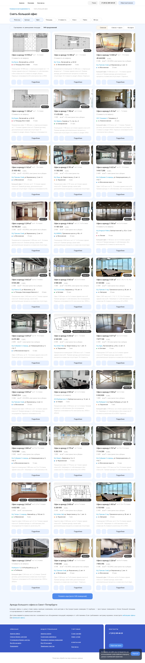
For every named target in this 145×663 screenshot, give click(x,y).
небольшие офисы (129, 615)
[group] (30, 42)
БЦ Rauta (15, 62)
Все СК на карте (46, 643)
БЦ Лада (57, 177)
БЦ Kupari (15, 118)
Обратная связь (116, 645)
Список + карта (117, 28)
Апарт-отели (75, 637)
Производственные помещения (52, 640)
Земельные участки (47, 646)
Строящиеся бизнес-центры (20, 640)
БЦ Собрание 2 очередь (104, 177)
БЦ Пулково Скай (102, 65)
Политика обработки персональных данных (67, 658)
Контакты (40, 3)
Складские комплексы (48, 637)
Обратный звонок (127, 3)
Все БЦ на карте (15, 643)
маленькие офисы (19, 618)
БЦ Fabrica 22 (16, 290)
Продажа (31, 3)
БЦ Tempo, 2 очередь (19, 514)
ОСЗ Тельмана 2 (102, 118)
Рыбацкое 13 (16, 568)
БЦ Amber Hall (59, 346)
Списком (103, 28)
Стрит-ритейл (76, 634)
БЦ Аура (99, 346)
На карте (131, 28)
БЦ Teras (57, 62)
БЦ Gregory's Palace (103, 230)
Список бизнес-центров (18, 637)
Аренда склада (46, 634)
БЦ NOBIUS (58, 233)
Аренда (21, 3)
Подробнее (36, 82)
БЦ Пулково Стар (102, 290)
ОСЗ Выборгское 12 (61, 399)
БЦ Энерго (57, 458)
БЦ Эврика (57, 121)
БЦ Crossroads (59, 290)
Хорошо (135, 654)
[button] (97, 42)
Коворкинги (14, 646)
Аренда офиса (15, 634)
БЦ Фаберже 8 (101, 402)
